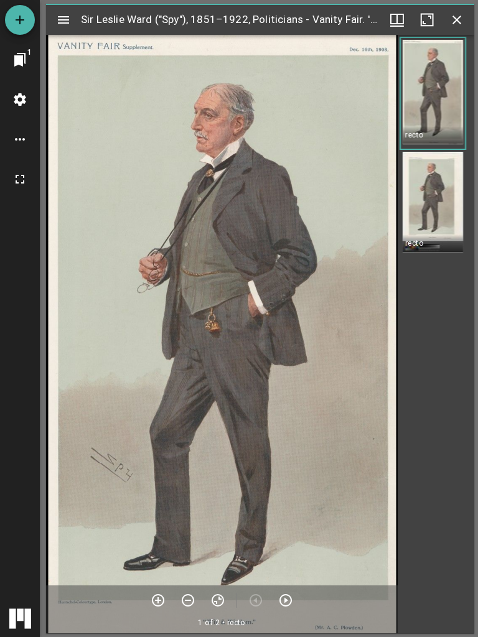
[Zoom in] (158, 600)
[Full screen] (20, 179)
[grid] (436, 334)
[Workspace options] (20, 139)
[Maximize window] (427, 20)
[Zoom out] (188, 600)
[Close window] (457, 20)
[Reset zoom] (218, 600)
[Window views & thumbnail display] (397, 20)
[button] (433, 93)
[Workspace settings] (20, 99)
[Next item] (286, 600)
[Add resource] (20, 20)
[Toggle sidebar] (63, 20)
